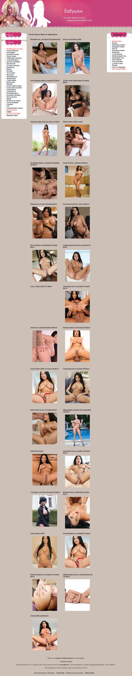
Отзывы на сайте (66, 661)
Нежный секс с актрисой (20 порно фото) (45, 39)
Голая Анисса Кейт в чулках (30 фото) (44, 368)
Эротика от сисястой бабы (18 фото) (43, 327)
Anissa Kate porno (36, 451)
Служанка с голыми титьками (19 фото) (45, 492)
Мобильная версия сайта (74, 673)
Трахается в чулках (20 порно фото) (43, 204)
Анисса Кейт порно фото (39, 616)
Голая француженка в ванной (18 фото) (45, 80)
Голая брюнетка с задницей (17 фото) (76, 533)
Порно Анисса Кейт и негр (73, 121)
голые (92, 665)
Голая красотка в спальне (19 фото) (76, 368)
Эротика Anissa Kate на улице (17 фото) (45, 121)
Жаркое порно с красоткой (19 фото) (76, 327)
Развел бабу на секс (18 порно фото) (43, 410)
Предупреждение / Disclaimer (44, 673)
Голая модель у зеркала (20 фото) (75, 163)
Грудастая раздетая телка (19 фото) (76, 204)
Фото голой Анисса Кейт (72, 39)
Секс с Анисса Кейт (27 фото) (41, 286)
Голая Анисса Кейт (37, 533)
